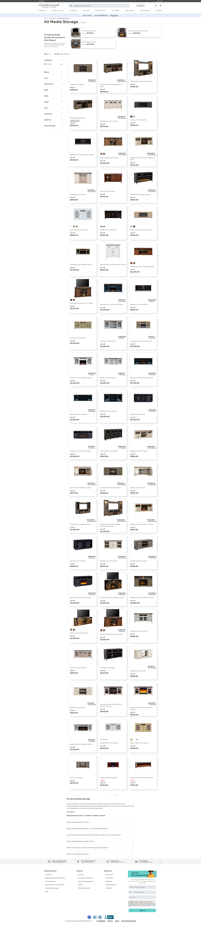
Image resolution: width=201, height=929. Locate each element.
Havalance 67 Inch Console (108, 561)
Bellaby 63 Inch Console (137, 671)
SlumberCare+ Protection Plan (54, 885)
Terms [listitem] (117, 921)
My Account (109, 874)
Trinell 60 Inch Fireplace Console (110, 488)
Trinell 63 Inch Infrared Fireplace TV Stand (111, 85)
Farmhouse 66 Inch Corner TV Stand (111, 634)
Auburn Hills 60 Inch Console (139, 743)
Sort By (57, 54)
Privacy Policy (152, 905)
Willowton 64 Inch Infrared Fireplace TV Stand (142, 158)
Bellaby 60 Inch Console (77, 707)
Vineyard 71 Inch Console (78, 338)
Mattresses (42, 10)
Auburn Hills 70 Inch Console (109, 743)
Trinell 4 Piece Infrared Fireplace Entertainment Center (110, 525)
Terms (129, 906)
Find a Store (109, 878)
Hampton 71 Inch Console (108, 341)
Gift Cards (109, 888)
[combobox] (99, 6)
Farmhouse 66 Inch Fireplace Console (112, 597)
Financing (109, 881)
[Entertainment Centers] (75, 43)
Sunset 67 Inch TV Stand (78, 561)
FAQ (46, 891)
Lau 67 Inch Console (76, 777)
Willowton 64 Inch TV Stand (138, 451)
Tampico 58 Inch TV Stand (108, 230)
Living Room (73, 10)
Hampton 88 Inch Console (108, 378)
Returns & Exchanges (52, 888)
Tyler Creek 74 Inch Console (109, 451)
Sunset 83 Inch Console (137, 414)
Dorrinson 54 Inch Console (78, 194)
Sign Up (142, 910)
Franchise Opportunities (85, 881)
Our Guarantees (50, 881)
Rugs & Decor (129, 10)
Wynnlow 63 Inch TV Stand (138, 561)
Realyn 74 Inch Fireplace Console (80, 488)
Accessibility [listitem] (100, 921)
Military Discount (111, 885)
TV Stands (88, 815)
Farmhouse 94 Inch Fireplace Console (142, 266)
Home (46, 18)
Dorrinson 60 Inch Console (78, 668)
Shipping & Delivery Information (55, 878)
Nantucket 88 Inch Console (78, 414)
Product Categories (84, 888)
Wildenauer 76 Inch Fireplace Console (82, 154)
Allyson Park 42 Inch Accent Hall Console (113, 264)
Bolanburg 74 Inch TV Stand (109, 121)
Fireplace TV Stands (98, 815)
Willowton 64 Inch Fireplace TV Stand (141, 524)
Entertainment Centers (89, 42)
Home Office (115, 10)
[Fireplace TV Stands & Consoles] (122, 32)
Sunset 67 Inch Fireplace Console (80, 597)
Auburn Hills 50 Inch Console (79, 230)
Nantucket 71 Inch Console (108, 411)
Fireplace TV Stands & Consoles (138, 31)
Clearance (159, 10)
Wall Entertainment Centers (75, 815)
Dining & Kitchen (100, 10)
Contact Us (48, 874)
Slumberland (74, 921)
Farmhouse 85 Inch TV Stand (79, 633)
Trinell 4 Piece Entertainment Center (141, 81)
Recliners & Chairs (58, 10)
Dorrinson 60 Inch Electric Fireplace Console (141, 708)
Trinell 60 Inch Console (77, 84)
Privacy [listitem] (110, 921)
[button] (160, 5)
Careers (80, 885)
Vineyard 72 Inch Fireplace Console (141, 341)
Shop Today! (114, 15)
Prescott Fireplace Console (108, 777)
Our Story (81, 874)
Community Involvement (85, 878)
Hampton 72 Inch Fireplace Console (81, 378)
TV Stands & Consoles (89, 31)
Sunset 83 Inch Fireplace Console (80, 451)
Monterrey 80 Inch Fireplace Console (141, 777)
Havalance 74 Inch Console (138, 631)
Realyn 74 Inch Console (137, 488)
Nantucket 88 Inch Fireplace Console (141, 378)
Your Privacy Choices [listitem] (128, 921)
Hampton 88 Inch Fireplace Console (81, 744)
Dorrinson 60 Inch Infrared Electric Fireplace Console (111, 705)
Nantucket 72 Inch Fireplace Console (111, 304)
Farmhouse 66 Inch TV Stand (109, 158)
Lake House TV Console (107, 191)
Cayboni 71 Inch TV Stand (138, 120)
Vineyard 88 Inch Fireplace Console (81, 264)
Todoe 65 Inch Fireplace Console (140, 194)
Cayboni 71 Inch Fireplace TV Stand (141, 230)
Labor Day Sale (145, 10)
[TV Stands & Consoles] (75, 32)
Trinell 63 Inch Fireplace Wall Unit (80, 524)
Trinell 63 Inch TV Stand (77, 118)
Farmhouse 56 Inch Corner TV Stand (81, 303)
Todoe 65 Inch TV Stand (107, 668)
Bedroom (86, 10)
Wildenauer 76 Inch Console (139, 304)
